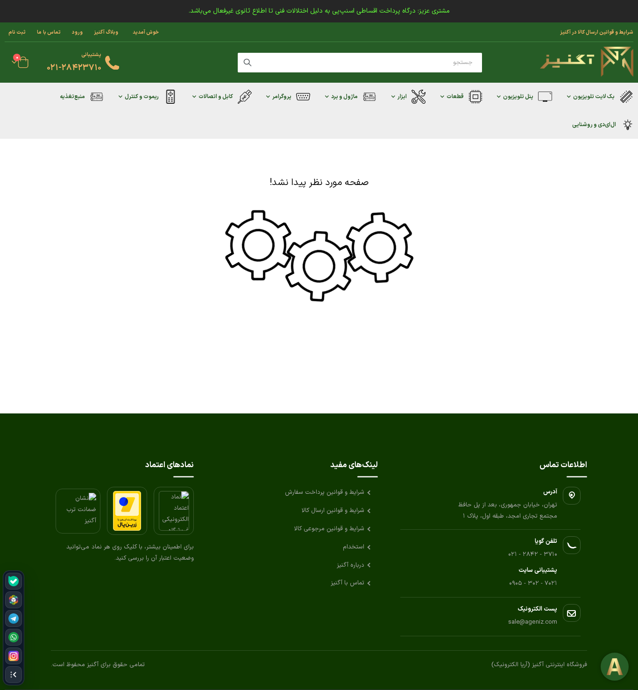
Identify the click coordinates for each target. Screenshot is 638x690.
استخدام (353, 547)
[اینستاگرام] (13, 655)
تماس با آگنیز (347, 583)
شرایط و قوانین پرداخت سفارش (324, 492)
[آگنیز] (586, 62)
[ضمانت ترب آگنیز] (78, 511)
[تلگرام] (13, 618)
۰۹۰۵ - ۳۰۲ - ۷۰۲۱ (533, 583)
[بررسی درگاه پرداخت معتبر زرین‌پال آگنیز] (127, 511)
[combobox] (360, 62)
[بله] (13, 581)
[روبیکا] (13, 599)
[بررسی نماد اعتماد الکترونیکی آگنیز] (174, 511)
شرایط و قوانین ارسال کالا (333, 510)
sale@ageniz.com (532, 622)
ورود (77, 32)
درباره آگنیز (350, 565)
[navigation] (13, 627)
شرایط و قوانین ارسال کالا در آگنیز (596, 32)
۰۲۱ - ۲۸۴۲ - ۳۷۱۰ (532, 554)
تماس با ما (49, 32)
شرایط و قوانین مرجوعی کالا (329, 529)
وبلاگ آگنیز (106, 32)
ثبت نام (17, 32)
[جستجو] (247, 62)
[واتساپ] (13, 637)
